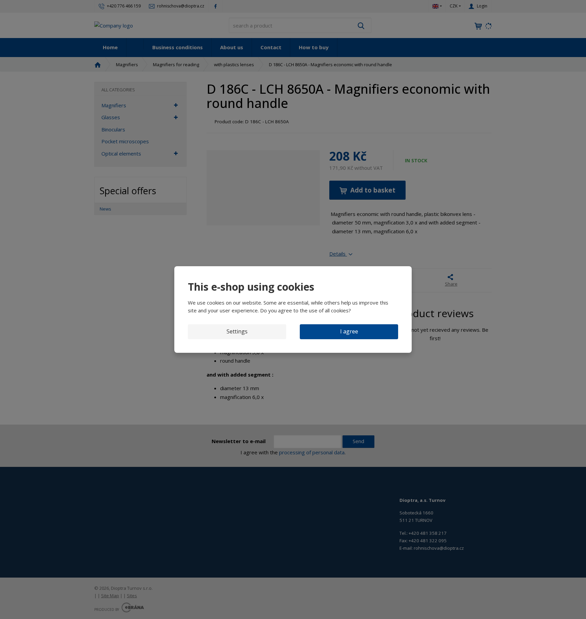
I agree (349, 331)
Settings (237, 331)
